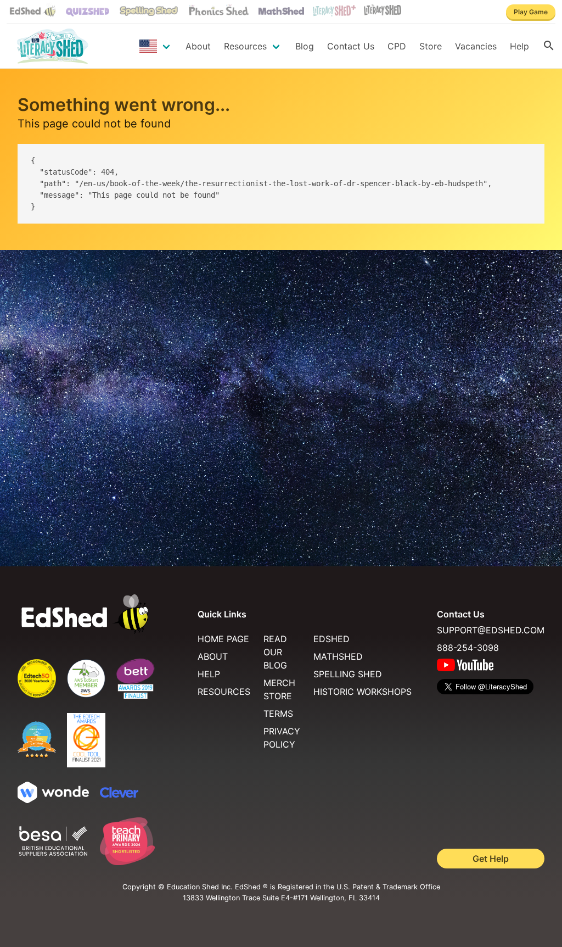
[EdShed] (101, 614)
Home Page (223, 638)
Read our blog (275, 652)
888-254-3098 (468, 647)
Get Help (491, 858)
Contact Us (350, 46)
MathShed (338, 656)
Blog (304, 46)
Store (430, 46)
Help (519, 46)
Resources (245, 46)
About (198, 46)
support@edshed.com (490, 630)
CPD (396, 46)
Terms (278, 713)
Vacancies (476, 46)
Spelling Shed (347, 674)
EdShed (331, 638)
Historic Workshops (362, 691)
